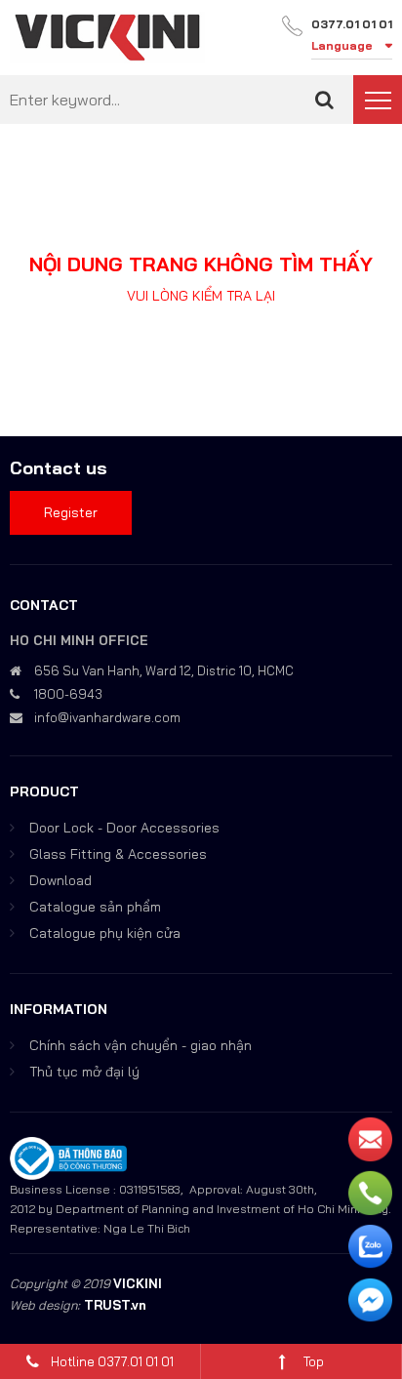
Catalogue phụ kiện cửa (105, 933)
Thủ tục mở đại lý (84, 1071)
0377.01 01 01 (351, 24)
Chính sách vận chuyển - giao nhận (140, 1045)
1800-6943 (68, 694)
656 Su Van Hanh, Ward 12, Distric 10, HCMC (164, 670)
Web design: (45, 1305)
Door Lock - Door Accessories (124, 827)
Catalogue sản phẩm (95, 906)
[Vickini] (107, 36)
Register (71, 512)
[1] (324, 99)
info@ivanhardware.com (107, 717)
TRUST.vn (115, 1305)
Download (60, 880)
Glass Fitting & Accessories (118, 854)
